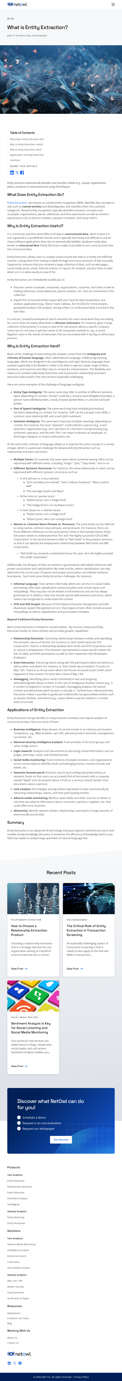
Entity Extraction (19, 35)
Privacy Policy (82, 1376)
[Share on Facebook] (22, 172)
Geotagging (39, 35)
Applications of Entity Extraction (27, 154)
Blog (10, 18)
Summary (15, 160)
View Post (17, 968)
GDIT (44, 1376)
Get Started (61, 1139)
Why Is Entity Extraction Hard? (26, 149)
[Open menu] (113, 4)
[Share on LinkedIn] (12, 172)
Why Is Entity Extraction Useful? (26, 144)
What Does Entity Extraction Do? (27, 139)
